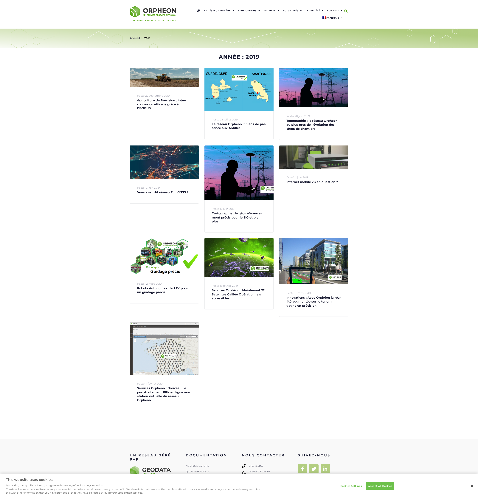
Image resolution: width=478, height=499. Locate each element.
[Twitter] (314, 468)
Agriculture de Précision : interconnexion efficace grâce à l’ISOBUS (161, 104)
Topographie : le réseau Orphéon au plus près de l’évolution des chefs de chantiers (312, 125)
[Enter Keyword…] (345, 11)
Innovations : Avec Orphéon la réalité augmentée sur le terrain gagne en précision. (313, 301)
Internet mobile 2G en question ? (312, 182)
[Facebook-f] (302, 468)
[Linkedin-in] (325, 468)
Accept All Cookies (380, 485)
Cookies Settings (351, 485)
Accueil (135, 38)
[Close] (472, 486)
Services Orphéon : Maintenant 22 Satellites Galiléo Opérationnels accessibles (238, 294)
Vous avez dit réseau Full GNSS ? (162, 192)
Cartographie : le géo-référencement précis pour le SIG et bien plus (237, 217)
